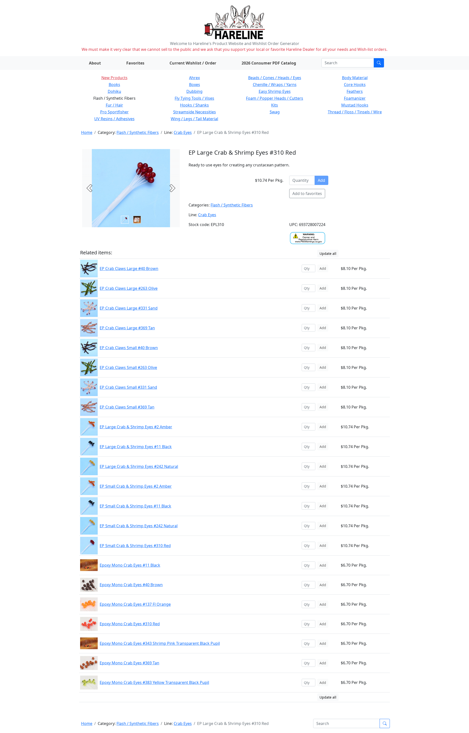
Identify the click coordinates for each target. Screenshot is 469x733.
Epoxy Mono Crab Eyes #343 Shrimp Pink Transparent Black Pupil (160, 643)
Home (86, 132)
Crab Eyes (183, 132)
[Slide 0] (124, 219)
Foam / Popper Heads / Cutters (274, 98)
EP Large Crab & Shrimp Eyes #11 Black (136, 446)
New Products (114, 77)
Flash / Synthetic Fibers (138, 132)
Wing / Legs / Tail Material (194, 118)
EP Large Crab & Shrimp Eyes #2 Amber (136, 427)
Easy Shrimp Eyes (275, 91)
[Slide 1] (137, 219)
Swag (275, 112)
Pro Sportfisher (114, 112)
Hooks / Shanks (194, 105)
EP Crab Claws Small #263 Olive (128, 367)
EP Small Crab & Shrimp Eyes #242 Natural (139, 525)
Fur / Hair (114, 105)
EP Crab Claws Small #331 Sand (128, 387)
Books (114, 84)
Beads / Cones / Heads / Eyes (274, 77)
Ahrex (194, 77)
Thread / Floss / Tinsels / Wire (355, 112)
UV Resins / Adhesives (114, 118)
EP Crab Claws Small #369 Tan (127, 407)
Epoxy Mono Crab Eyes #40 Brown (131, 584)
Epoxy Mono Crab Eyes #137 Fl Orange (135, 604)
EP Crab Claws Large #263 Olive (129, 288)
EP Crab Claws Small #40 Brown (129, 347)
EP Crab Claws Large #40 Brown (129, 268)
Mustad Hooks (354, 105)
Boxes (194, 84)
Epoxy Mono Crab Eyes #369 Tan (129, 663)
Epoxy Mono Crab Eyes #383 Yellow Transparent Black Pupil (154, 682)
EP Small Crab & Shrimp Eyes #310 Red (135, 545)
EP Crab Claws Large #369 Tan (127, 328)
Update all (328, 253)
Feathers (355, 91)
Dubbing (194, 91)
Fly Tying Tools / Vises (194, 98)
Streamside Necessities (194, 112)
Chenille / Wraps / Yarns (275, 84)
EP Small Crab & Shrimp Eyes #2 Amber (136, 486)
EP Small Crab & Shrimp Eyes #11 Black (135, 506)
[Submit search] (379, 62)
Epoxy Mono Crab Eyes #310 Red (130, 623)
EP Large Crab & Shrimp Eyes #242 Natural (139, 466)
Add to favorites (307, 193)
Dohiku (114, 91)
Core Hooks (355, 84)
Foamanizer (355, 98)
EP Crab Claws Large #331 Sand (129, 308)
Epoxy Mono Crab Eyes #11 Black (130, 565)
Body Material (355, 77)
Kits (274, 105)
